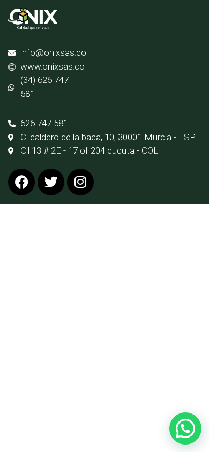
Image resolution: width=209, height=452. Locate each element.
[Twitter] (51, 182)
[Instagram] (80, 182)
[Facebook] (21, 182)
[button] (185, 428)
